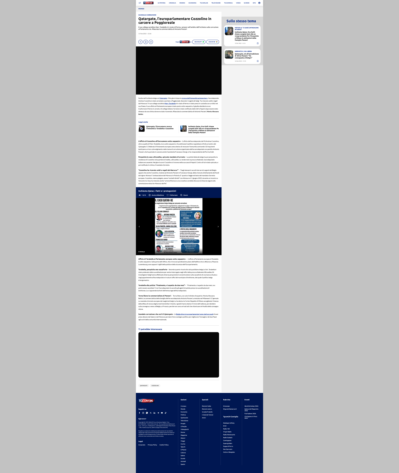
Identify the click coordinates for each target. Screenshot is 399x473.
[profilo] (259, 3)
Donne (183, 432)
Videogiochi (185, 429)
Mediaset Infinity (228, 423)
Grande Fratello (207, 412)
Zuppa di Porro (228, 446)
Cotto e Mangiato (229, 452)
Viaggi (183, 441)
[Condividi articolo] (140, 42)
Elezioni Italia (206, 406)
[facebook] (139, 413)
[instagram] (143, 413)
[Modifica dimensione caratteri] (151, 42)
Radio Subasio (227, 437)
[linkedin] (154, 413)
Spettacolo (184, 418)
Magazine (184, 435)
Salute (183, 455)
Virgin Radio (227, 432)
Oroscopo (226, 406)
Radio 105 (226, 429)
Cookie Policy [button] (164, 445)
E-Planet (183, 450)
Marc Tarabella (170, 103)
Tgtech (183, 447)
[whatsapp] (147, 413)
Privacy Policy (152, 445)
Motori (183, 438)
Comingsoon (227, 440)
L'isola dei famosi (207, 415)
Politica (183, 415)
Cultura (183, 452)
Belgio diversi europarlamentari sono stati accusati (194, 314)
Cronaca (183, 406)
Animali (183, 461)
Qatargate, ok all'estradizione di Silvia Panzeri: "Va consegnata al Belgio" (247, 56)
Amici (204, 418)
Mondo (183, 409)
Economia (184, 412)
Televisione (184, 420)
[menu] (139, 3)
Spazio (183, 464)
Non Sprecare (227, 449)
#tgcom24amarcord (229, 409)
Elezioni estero (207, 409)
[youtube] (162, 413)
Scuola (183, 458)
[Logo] (148, 3)
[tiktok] (166, 413)
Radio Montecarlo (229, 434)
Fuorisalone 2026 (250, 413)
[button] (156, 195)
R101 (225, 426)
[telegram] (158, 413)
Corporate (141, 445)
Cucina (183, 444)
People (183, 423)
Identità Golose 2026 (251, 406)
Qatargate (168, 314)
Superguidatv (227, 443)
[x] (151, 413)
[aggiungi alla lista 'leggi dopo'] (145, 42)
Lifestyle (184, 426)
